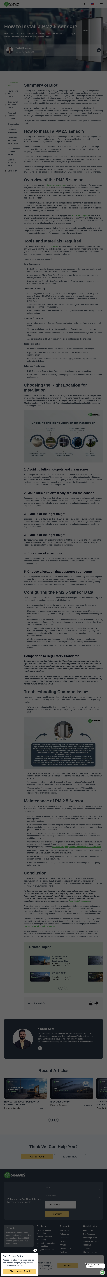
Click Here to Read (20, 1271)
